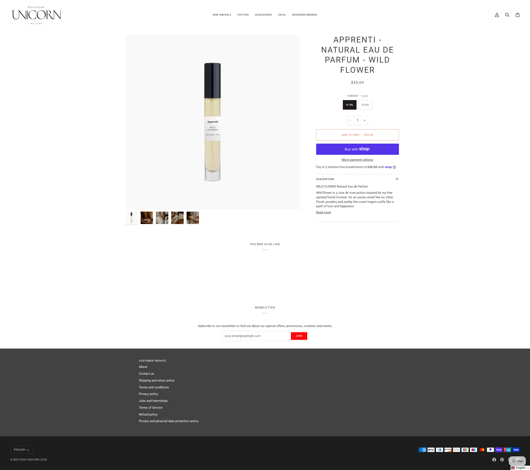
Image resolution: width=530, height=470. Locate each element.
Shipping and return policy (157, 380)
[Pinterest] (502, 460)
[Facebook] (494, 460)
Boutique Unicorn (26, 459)
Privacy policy (148, 394)
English (19, 449)
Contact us (146, 374)
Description (325, 179)
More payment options (357, 160)
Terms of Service (150, 407)
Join (299, 335)
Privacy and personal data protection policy (169, 421)
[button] (243, 15)
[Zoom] (212, 122)
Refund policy (148, 414)
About (143, 367)
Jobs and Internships (153, 401)
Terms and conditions (154, 387)
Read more (323, 212)
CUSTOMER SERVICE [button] (152, 360)
